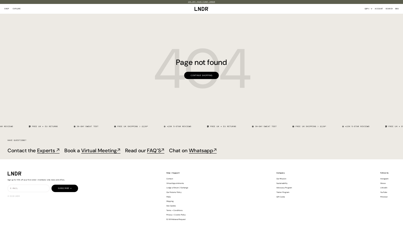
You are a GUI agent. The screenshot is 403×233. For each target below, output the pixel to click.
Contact (169, 179)
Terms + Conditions (174, 210)
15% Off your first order (201, 2)
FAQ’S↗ (155, 150)
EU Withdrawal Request (176, 219)
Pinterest (384, 197)
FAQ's (168, 197)
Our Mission (281, 179)
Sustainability (281, 183)
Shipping (169, 201)
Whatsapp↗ (203, 150)
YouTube (383, 192)
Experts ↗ (48, 150)
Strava (383, 183)
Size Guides (171, 206)
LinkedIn (383, 188)
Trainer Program (282, 192)
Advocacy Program (284, 188)
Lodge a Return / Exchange (177, 188)
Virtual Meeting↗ (100, 150)
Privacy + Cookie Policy (176, 215)
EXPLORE (17, 9)
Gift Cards (280, 197)
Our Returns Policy (174, 192)
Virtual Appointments (175, 183)
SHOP (6, 9)
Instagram (384, 179)
